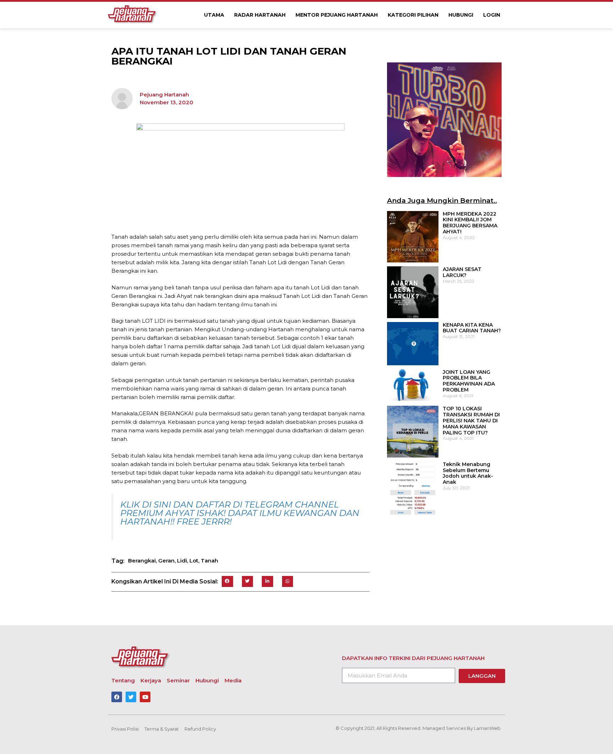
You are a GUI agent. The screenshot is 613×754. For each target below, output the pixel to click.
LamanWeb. (488, 728)
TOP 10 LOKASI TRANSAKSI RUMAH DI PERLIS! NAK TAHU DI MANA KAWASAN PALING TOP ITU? (471, 420)
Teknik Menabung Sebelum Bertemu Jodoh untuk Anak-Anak (468, 473)
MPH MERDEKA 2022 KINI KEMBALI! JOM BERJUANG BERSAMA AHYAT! (470, 223)
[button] (227, 581)
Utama (214, 15)
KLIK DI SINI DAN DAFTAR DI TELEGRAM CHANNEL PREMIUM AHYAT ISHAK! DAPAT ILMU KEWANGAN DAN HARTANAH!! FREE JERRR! (239, 513)
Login (491, 15)
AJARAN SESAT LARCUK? (462, 272)
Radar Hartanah (260, 15)
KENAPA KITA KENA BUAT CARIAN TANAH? (472, 328)
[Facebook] (116, 697)
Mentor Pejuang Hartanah (337, 15)
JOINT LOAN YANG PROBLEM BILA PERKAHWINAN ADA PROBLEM (469, 381)
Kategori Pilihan (413, 15)
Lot (193, 560)
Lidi (182, 560)
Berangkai (142, 560)
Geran (166, 560)
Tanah (209, 560)
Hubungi (460, 15)
